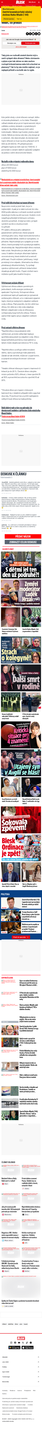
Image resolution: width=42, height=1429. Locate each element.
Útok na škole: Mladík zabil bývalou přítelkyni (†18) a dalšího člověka (29, 1007)
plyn (21, 1324)
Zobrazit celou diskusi (23, 542)
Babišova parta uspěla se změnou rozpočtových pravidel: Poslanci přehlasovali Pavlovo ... (30, 928)
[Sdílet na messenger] (33, 33)
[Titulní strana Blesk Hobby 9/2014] (12, 416)
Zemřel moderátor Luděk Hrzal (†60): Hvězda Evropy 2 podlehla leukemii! (29, 1028)
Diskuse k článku (13, 473)
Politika (4, 908)
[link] (11, 1342)
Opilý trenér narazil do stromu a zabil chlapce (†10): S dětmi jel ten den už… (28, 1041)
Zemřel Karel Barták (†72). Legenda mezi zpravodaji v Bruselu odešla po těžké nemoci (31, 903)
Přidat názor (23, 536)
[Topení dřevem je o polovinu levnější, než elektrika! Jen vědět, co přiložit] (21, 26)
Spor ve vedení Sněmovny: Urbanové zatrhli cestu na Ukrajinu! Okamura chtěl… (29, 982)
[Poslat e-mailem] (39, 33)
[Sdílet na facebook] (27, 33)
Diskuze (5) (5, 34)
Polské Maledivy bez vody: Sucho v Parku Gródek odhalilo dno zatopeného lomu (28, 1053)
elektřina (10, 1324)
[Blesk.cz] (20, 2)
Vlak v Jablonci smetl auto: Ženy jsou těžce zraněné (29, 1076)
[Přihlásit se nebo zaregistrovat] (39, 2)
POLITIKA (5, 894)
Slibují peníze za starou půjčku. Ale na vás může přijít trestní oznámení (28, 1019)
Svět (3, 920)
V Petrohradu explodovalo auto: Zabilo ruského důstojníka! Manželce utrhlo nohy (29, 995)
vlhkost (4, 1324)
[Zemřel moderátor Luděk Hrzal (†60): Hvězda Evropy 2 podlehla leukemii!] (10, 1030)
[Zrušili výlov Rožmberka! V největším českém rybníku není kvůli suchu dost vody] (10, 1103)
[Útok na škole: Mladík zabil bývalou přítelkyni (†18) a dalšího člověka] (10, 1009)
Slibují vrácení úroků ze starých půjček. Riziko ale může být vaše (28, 1064)
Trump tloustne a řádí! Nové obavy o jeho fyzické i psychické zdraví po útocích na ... (31, 915)
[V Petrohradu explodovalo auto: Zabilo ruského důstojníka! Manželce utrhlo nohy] (10, 996)
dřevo (16, 1324)
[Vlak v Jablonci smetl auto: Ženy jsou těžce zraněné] (10, 1079)
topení (25, 1324)
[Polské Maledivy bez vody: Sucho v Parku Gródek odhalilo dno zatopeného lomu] (10, 1054)
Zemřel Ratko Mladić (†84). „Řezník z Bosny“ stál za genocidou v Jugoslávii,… (29, 1113)
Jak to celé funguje (21, 46)
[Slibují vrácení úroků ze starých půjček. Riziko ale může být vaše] (10, 1067)
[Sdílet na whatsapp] (36, 33)
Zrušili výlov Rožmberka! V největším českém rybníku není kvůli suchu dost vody (29, 1101)
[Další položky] (39, 6)
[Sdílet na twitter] (30, 33)
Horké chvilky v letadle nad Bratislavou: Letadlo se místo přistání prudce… (29, 1089)
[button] (14, 1348)
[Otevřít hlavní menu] (2, 2)
